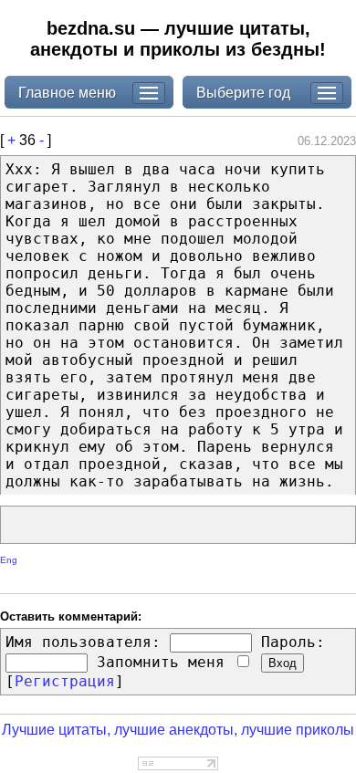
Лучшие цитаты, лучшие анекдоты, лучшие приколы (178, 729)
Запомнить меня (165, 662)
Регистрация (65, 681)
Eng (8, 560)
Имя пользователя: (83, 642)
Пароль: (293, 642)
